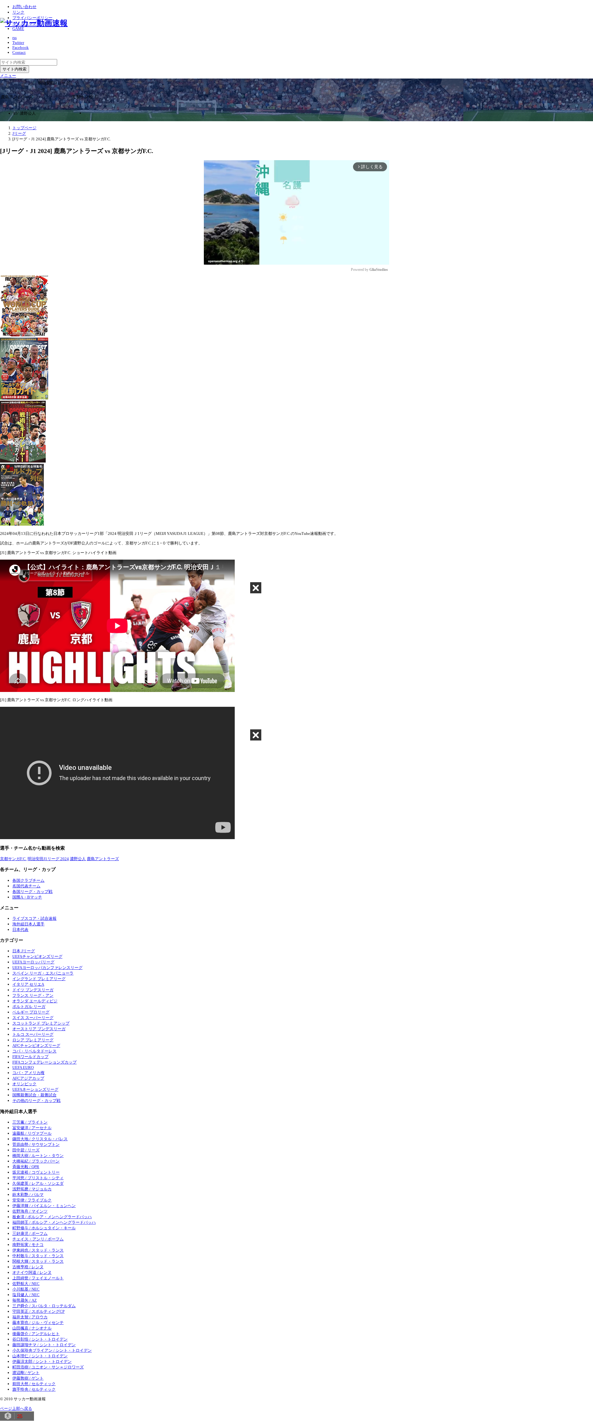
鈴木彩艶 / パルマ (28, 1194)
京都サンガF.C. (13, 858)
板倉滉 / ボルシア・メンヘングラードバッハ (52, 1216)
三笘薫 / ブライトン (30, 1122)
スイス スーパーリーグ (32, 1017)
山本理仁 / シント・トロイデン (40, 1356)
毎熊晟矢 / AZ (24, 1300)
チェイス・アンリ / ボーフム (38, 1239)
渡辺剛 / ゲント (26, 1372)
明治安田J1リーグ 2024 (48, 858)
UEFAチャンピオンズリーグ (37, 956)
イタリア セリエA (28, 984)
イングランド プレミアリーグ (38, 978)
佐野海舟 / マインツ (30, 1211)
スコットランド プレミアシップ (40, 1023)
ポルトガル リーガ (28, 1006)
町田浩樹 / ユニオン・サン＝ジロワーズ (48, 1367)
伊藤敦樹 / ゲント (28, 1378)
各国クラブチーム (28, 880)
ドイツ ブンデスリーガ (32, 990)
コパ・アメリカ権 (28, 1072)
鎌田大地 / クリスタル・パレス (40, 1139)
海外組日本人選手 (28, 924)
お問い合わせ (24, 6)
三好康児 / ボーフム (30, 1233)
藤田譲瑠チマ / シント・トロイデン (44, 1344)
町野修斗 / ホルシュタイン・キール (44, 1228)
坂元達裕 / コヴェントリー (36, 1172)
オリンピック (24, 1084)
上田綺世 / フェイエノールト (38, 1278)
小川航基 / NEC (26, 1289)
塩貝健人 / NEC (26, 1294)
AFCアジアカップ (28, 1078)
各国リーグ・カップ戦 (32, 891)
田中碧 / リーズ (26, 1150)
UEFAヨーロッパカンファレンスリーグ (47, 967)
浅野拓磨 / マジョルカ (32, 1189)
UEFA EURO (23, 1067)
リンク (18, 12)
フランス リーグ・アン (32, 995)
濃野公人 (78, 858)
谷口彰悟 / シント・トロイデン (40, 1339)
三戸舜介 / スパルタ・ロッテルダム (44, 1306)
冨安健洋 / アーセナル (32, 1127)
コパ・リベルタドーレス (34, 1051)
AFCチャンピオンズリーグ (36, 1045)
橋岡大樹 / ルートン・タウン (38, 1155)
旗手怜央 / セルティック (34, 1389)
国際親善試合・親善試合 (34, 1095)
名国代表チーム (26, 886)
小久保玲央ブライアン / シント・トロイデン (52, 1350)
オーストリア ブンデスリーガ (38, 1028)
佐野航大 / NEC (26, 1283)
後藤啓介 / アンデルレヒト (36, 1333)
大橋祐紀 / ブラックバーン (36, 1161)
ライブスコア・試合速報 (34, 918)
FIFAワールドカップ (30, 1056)
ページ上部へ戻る (16, 1408)
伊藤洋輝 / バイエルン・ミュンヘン (44, 1205)
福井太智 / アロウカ (30, 1317)
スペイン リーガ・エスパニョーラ (43, 973)
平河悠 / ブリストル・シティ (38, 1178)
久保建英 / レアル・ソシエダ (38, 1183)
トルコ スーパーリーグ (32, 1034)
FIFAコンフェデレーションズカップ (44, 1062)
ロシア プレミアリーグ (32, 1040)
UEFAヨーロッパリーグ (33, 962)
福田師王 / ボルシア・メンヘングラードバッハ (54, 1222)
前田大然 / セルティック (34, 1383)
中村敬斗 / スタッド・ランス (38, 1255)
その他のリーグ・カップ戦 (36, 1100)
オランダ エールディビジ (34, 1001)
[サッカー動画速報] (34, 23)
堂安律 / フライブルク (32, 1200)
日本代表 (20, 929)
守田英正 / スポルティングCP (38, 1311)
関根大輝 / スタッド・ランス (38, 1261)
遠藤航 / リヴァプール (32, 1133)
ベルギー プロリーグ (30, 1012)
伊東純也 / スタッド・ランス (38, 1250)
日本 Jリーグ (23, 951)
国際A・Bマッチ (27, 897)
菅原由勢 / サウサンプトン (36, 1144)
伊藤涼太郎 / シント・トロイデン (42, 1361)
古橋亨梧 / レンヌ (28, 1267)
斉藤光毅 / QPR (25, 1166)
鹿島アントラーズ (103, 858)
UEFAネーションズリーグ (35, 1089)
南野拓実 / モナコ (28, 1244)
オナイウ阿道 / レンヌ (32, 1272)
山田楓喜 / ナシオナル (32, 1328)
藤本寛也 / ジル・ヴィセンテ (38, 1322)
